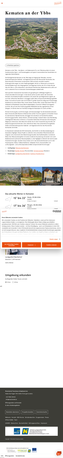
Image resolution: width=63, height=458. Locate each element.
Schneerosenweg (38, 151)
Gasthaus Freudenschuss (37, 153)
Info (2, 456)
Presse (47, 417)
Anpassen (30, 245)
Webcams (8, 417)
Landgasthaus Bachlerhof (22, 153)
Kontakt (14, 417)
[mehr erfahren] (16, 249)
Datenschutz (14, 423)
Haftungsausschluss (34, 423)
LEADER (7, 423)
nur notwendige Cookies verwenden (12, 244)
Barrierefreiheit (23, 423)
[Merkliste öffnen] (6, 3)
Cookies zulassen (51, 245)
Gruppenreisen (40, 417)
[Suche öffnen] (8, 3)
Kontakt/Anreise (20, 456)
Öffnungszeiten (9, 456)
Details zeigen (54, 239)
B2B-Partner (20, 417)
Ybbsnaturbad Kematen (22, 148)
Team (15, 420)
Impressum (44, 423)
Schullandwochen (30, 417)
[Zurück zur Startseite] (57, 3)
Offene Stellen (9, 420)
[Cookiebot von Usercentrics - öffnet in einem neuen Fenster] (54, 211)
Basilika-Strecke (19, 151)
